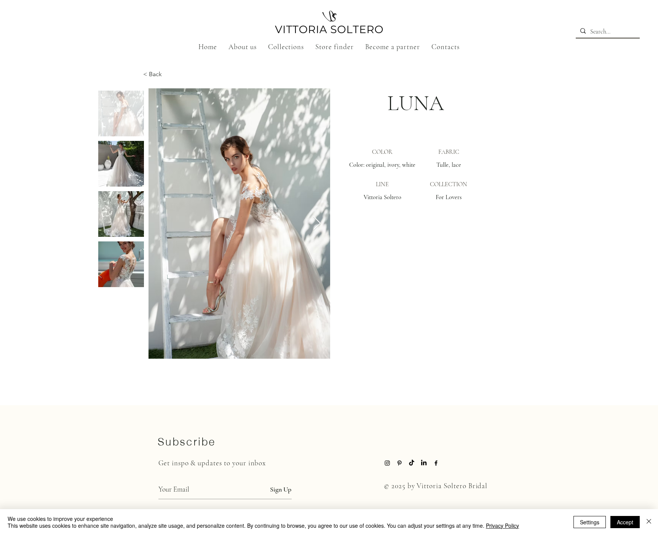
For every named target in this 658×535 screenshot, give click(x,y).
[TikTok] (411, 463)
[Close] (648, 522)
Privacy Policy (502, 525)
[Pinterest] (399, 463)
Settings (589, 522)
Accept (625, 522)
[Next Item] (317, 223)
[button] (286, 46)
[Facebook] (436, 463)
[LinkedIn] (423, 463)
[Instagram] (387, 463)
